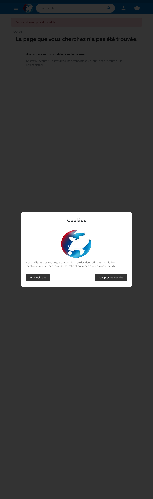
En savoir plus (38, 277)
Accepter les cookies (110, 277)
